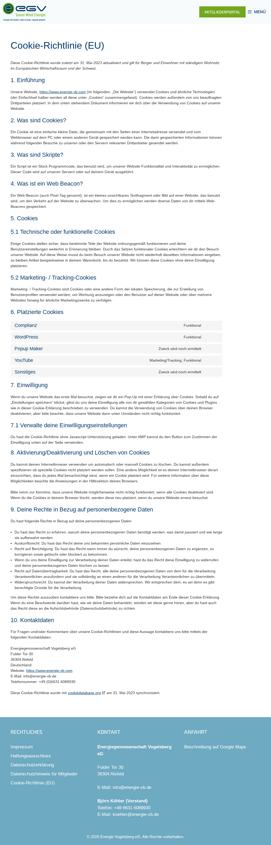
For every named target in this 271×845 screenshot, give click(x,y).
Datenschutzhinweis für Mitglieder (44, 773)
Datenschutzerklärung (32, 764)
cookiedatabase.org (84, 693)
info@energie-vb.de (132, 787)
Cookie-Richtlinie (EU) (33, 782)
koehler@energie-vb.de (136, 814)
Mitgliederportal (222, 12)
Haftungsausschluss (31, 755)
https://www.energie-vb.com (62, 92)
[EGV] (24, 12)
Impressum (22, 746)
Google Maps (233, 746)
